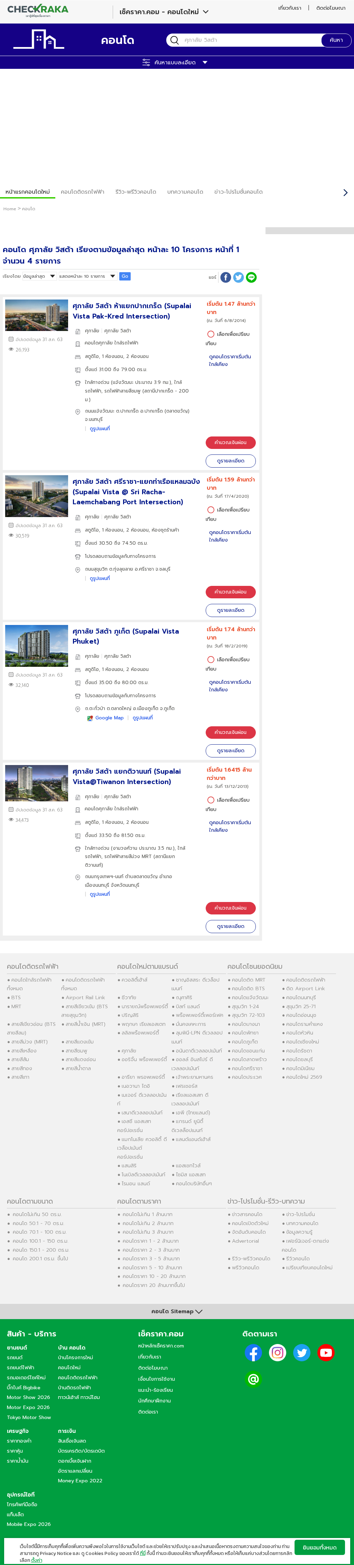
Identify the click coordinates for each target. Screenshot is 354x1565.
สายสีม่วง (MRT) (29, 1042)
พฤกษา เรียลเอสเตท (144, 1024)
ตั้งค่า (36, 1560)
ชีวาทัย (129, 997)
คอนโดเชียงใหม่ (302, 1042)
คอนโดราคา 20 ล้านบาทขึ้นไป (154, 1285)
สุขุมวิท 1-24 (245, 1006)
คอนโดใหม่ (69, 1367)
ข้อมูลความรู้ (299, 1232)
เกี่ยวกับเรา (289, 8)
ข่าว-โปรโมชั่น (300, 1214)
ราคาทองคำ (19, 1441)
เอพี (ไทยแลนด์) (193, 1112)
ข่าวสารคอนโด (247, 1214)
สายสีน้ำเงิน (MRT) (85, 1024)
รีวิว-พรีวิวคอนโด (135, 192)
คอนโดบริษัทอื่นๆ (194, 1183)
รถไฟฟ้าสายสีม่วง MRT (128, 856)
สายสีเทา (20, 1077)
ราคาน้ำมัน (17, 1461)
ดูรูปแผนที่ (100, 428)
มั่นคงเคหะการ (191, 1024)
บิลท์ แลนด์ (188, 1006)
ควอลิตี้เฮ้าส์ (134, 980)
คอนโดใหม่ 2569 (304, 1077)
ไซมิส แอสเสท (191, 1174)
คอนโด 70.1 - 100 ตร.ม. (40, 1232)
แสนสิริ (129, 1165)
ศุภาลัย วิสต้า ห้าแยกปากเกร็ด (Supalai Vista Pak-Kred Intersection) (132, 311)
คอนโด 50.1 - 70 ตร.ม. (38, 1223)
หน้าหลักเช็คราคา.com (161, 1346)
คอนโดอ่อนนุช (301, 1015)
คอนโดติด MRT (249, 980)
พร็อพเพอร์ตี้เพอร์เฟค (199, 1015)
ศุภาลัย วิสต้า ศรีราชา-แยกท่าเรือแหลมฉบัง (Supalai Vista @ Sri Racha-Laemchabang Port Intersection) (136, 492)
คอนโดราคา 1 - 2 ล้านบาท (151, 1241)
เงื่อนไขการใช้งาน (156, 1379)
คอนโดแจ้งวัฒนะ (250, 997)
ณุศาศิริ (184, 997)
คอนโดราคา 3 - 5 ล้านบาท (151, 1258)
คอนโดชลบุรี (299, 1059)
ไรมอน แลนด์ (136, 1183)
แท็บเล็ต (15, 1514)
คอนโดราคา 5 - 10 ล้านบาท (152, 1267)
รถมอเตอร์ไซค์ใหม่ (26, 1377)
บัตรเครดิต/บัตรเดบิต (81, 1451)
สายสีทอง (21, 1068)
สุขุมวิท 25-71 (301, 1006)
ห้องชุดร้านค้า (165, 530)
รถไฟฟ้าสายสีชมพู (123, 391)
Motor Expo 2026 (28, 1407)
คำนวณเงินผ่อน (230, 442)
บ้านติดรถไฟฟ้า (74, 1387)
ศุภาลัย (92, 330)
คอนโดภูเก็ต (245, 1042)
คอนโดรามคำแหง (304, 1024)
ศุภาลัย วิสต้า (117, 330)
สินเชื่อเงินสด (72, 1441)
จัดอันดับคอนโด (249, 1232)
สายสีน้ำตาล (78, 1068)
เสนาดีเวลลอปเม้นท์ (142, 1112)
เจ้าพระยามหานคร (194, 1077)
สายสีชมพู (76, 1051)
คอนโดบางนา (246, 1024)
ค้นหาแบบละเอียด (175, 62)
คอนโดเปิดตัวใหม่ (250, 1223)
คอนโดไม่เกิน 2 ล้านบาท (148, 1223)
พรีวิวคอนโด (245, 1267)
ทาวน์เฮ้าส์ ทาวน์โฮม (79, 1397)
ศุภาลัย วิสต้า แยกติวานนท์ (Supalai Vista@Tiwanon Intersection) (127, 776)
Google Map (109, 717)
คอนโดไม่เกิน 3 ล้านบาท (148, 1232)
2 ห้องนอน (137, 356)
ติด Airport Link (305, 988)
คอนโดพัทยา (245, 1033)
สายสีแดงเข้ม (80, 1042)
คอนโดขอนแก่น (248, 1051)
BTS (16, 997)
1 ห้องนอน (112, 356)
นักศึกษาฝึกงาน (154, 1401)
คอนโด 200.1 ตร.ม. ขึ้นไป (40, 1258)
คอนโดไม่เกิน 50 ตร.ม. (37, 1214)
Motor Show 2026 (28, 1397)
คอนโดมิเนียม (300, 1068)
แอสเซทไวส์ (188, 1165)
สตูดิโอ (92, 356)
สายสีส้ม (20, 1059)
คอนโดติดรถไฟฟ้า (82, 192)
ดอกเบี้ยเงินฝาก (74, 1461)
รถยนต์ (14, 1357)
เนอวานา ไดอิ (136, 1086)
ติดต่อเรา (148, 1412)
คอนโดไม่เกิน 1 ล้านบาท (148, 1214)
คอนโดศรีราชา (247, 1068)
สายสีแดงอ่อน (81, 1059)
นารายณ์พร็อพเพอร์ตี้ (145, 1006)
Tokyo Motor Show (29, 1417)
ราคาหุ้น (15, 1451)
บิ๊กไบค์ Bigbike (23, 1387)
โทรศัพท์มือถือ (22, 1504)
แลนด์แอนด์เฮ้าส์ (193, 1139)
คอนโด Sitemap (172, 1311)
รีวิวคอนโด (298, 1258)
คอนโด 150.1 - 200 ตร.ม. (41, 1250)
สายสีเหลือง (24, 1051)
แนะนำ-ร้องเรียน (155, 1390)
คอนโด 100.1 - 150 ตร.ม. (40, 1241)
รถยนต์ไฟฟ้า (20, 1367)
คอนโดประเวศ (247, 1077)
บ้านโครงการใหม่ (75, 1357)
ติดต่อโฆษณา (330, 8)
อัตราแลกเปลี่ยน (75, 1471)
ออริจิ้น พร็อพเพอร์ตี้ (144, 1059)
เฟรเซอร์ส (186, 1086)
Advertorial (245, 1241)
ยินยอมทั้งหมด (320, 1547)
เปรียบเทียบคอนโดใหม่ (309, 1267)
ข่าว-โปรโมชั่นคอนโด (238, 192)
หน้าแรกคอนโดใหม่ (28, 192)
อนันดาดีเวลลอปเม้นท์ (199, 1051)
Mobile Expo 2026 (29, 1524)
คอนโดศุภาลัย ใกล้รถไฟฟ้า (111, 343)
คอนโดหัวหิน (299, 1033)
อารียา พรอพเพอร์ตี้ (143, 1077)
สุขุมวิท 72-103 (248, 1015)
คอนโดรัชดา (299, 1051)
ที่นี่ (143, 1553)
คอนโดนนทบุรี (301, 997)
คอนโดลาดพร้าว (249, 1059)
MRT (16, 1006)
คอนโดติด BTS (248, 988)
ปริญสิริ (130, 1015)
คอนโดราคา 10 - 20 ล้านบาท (154, 1276)
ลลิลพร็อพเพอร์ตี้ (140, 1033)
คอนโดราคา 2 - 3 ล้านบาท (151, 1250)
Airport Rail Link (85, 997)
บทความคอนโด (185, 192)
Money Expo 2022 (80, 1480)
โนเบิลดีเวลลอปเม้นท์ (143, 1174)
